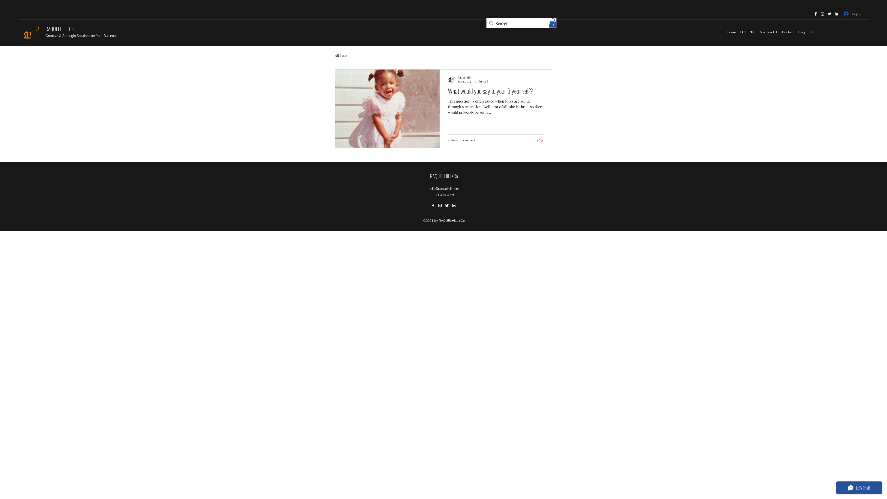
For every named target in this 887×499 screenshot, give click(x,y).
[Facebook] (815, 14)
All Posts (341, 55)
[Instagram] (822, 14)
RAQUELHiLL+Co (59, 29)
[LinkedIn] (836, 14)
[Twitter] (829, 14)
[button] (553, 23)
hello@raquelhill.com (443, 188)
